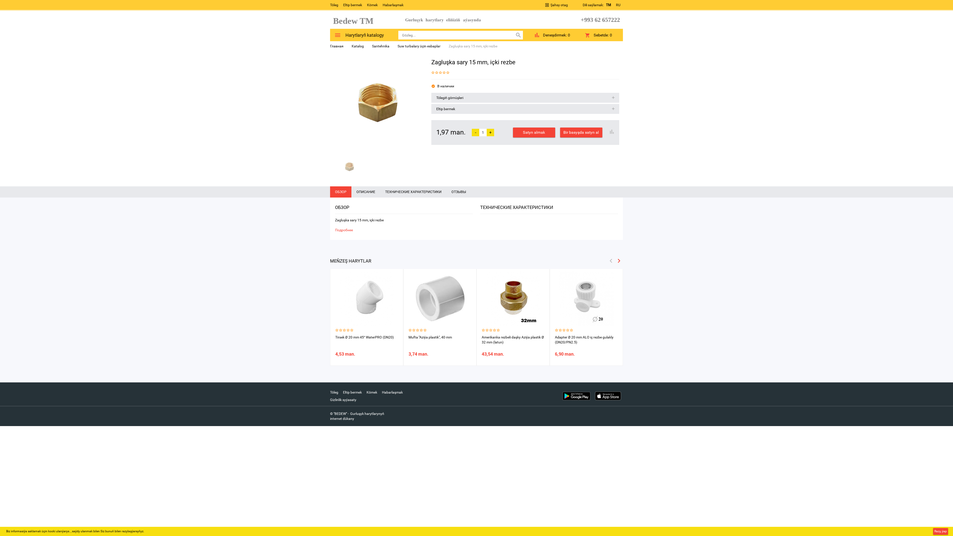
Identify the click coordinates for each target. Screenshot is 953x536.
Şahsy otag (559, 5)
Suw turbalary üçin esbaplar (419, 46)
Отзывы (458, 192)
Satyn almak (534, 132)
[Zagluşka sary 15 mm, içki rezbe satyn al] (377, 104)
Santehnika (380, 46)
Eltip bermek (352, 5)
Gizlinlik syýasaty (343, 400)
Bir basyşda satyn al (581, 132)
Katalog (358, 46)
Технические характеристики (413, 192)
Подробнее (344, 230)
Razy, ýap (940, 531)
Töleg (334, 5)
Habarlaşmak (393, 5)
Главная (336, 46)
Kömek (372, 5)
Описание (365, 192)
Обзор (340, 192)
